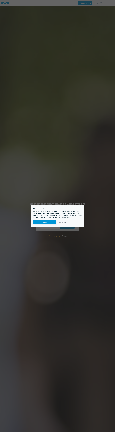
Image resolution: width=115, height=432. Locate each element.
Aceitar (45, 222)
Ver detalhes (62, 222)
